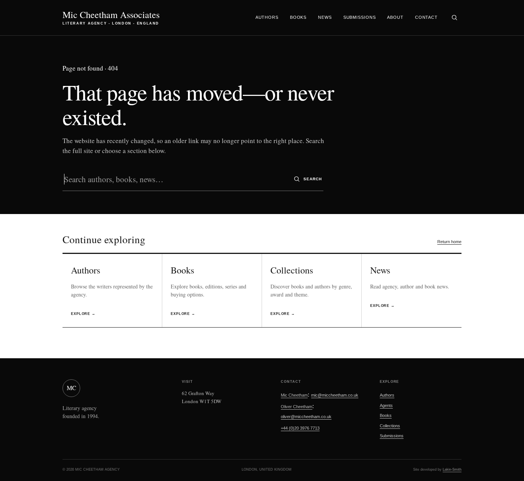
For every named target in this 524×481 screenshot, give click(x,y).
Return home (449, 241)
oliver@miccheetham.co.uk (306, 416)
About (395, 17)
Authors (266, 17)
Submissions (359, 17)
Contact (426, 17)
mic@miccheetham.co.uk (334, 395)
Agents (386, 405)
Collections (390, 425)
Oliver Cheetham (296, 406)
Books (298, 17)
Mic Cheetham (294, 395)
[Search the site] (454, 17)
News (325, 17)
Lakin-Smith (452, 469)
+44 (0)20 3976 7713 (300, 428)
